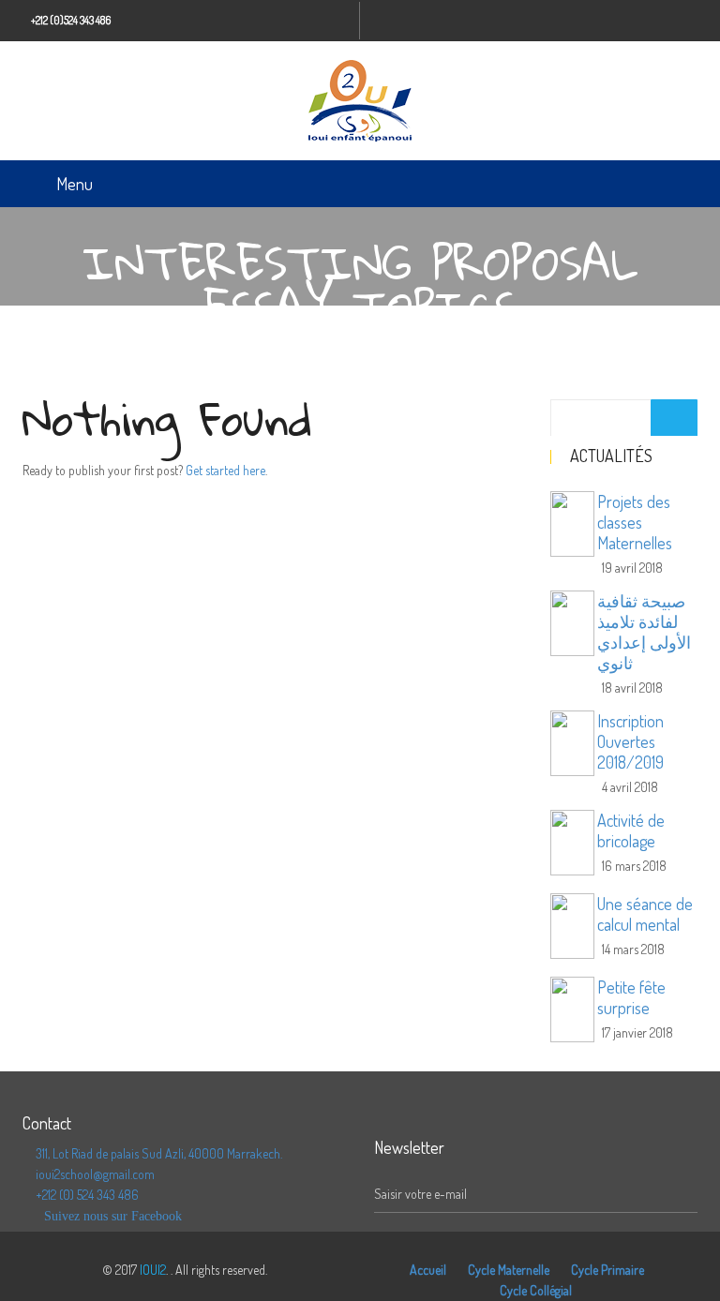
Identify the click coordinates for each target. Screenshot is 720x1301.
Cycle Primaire (607, 1270)
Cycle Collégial (536, 1290)
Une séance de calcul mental (645, 914)
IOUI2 (153, 1270)
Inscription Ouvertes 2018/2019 (630, 741)
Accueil (428, 1270)
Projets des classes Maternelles (634, 522)
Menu (74, 183)
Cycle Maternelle (508, 1270)
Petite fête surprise (631, 997)
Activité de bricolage (631, 830)
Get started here (225, 470)
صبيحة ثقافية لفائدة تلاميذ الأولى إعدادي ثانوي (644, 632)
